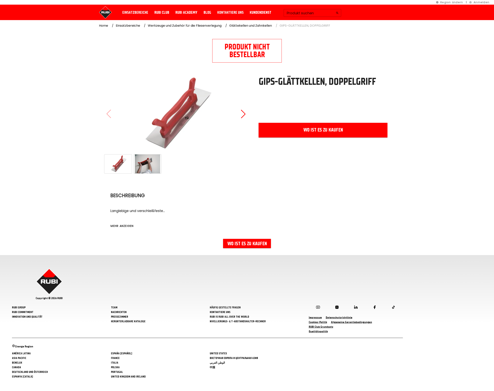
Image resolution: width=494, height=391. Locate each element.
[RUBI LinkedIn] (356, 308)
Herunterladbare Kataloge (128, 321)
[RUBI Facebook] (374, 308)
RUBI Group (18, 307)
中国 (212, 367)
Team (114, 307)
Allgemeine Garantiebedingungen (351, 322)
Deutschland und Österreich (30, 372)
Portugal (117, 372)
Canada (16, 367)
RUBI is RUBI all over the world (229, 316)
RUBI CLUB (161, 12)
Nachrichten (119, 312)
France (115, 358)
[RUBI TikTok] (393, 308)
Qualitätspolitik (318, 331)
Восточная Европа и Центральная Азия (234, 358)
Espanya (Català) (22, 376)
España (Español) (121, 353)
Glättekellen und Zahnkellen (250, 25)
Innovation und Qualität (27, 316)
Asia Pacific (19, 358)
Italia (114, 362)
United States (218, 353)
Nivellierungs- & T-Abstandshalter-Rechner (238, 321)
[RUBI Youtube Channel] (318, 308)
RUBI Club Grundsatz (321, 326)
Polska (115, 367)
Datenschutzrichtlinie (339, 317)
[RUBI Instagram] (337, 308)
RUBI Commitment (22, 312)
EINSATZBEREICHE (135, 12)
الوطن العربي (217, 362)
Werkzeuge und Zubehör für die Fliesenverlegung (185, 25)
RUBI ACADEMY (186, 12)
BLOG (207, 12)
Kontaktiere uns (230, 12)
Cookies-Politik (318, 322)
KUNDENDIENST (260, 12)
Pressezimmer (119, 316)
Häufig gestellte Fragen (225, 307)
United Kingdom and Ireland (128, 376)
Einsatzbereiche (128, 25)
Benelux (17, 362)
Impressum (315, 317)
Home (103, 25)
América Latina (21, 353)
